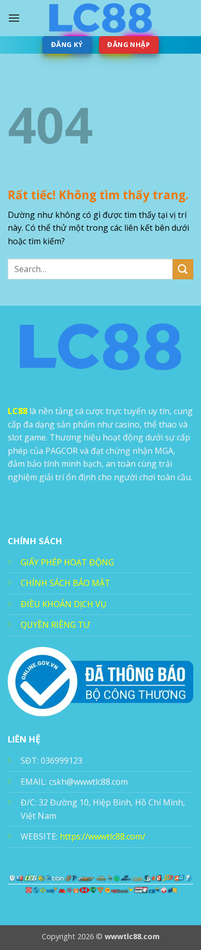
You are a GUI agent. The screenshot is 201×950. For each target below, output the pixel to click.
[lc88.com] (100, 18)
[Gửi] (183, 269)
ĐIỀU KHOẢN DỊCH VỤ (64, 604)
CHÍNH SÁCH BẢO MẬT (65, 583)
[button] (14, 17)
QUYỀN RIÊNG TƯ (55, 624)
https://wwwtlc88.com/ (102, 836)
